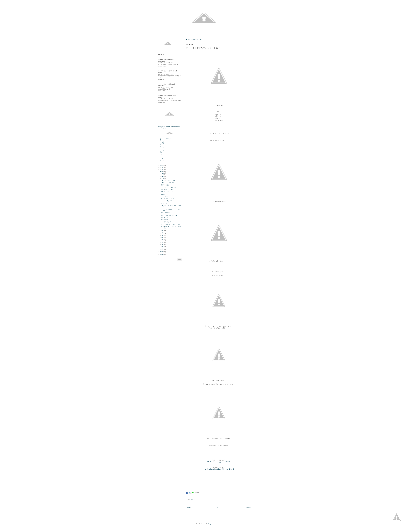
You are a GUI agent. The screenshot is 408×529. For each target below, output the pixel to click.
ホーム (219, 507)
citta (161, 144)
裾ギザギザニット (166, 219)
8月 (163, 233)
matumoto (162, 157)
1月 (163, 249)
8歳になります (165, 194)
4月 (163, 242)
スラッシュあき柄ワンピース (168, 201)
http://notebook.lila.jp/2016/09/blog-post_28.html (219, 469)
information (162, 149)
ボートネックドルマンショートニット (171, 224)
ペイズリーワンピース (167, 222)
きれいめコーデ (165, 217)
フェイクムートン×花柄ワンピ (169, 187)
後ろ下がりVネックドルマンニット (170, 215)
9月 (163, 230)
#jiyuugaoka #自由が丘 (166, 139)
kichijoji (161, 152)
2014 (161, 254)
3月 (163, 244)
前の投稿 (248, 507)
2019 (161, 165)
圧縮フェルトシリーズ (167, 185)
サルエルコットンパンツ (167, 198)
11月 (163, 176)
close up (193, 499)
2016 (161, 172)
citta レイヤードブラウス (168, 180)
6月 (163, 237)
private (161, 158)
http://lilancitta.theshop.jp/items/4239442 (218, 462)
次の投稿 (189, 507)
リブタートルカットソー (167, 191)
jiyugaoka (162, 151)
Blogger (210, 524)
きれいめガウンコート (167, 189)
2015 (161, 251)
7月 (163, 235)
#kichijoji (162, 141)
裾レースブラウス (166, 212)
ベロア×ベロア (165, 196)
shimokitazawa (163, 160)
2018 (161, 167)
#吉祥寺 (162, 143)
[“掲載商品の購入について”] (396, 517)
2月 (163, 246)
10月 (163, 178)
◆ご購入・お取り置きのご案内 (194, 39)
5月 (163, 240)
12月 (163, 174)
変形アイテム (164, 203)
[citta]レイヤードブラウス (167, 182)
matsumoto (163, 154)
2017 (161, 169)
